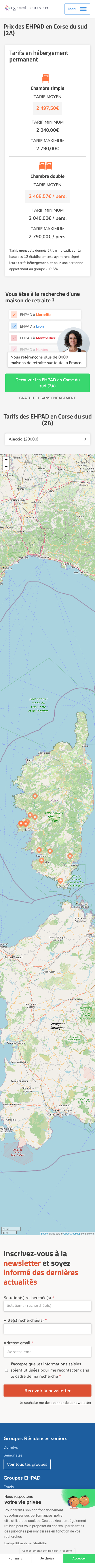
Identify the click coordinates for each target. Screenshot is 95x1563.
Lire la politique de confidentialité (25, 1543)
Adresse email (17, 1343)
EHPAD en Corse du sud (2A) (59, 383)
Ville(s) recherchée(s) (24, 1320)
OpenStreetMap (71, 1233)
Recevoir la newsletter (48, 1391)
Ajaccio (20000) (23, 439)
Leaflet (44, 1233)
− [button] (6, 466)
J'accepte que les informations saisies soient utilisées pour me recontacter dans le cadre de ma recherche (50, 1370)
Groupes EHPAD (22, 1478)
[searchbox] (47, 1305)
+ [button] (6, 459)
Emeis (9, 1486)
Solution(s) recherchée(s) (27, 1298)
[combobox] (47, 1306)
